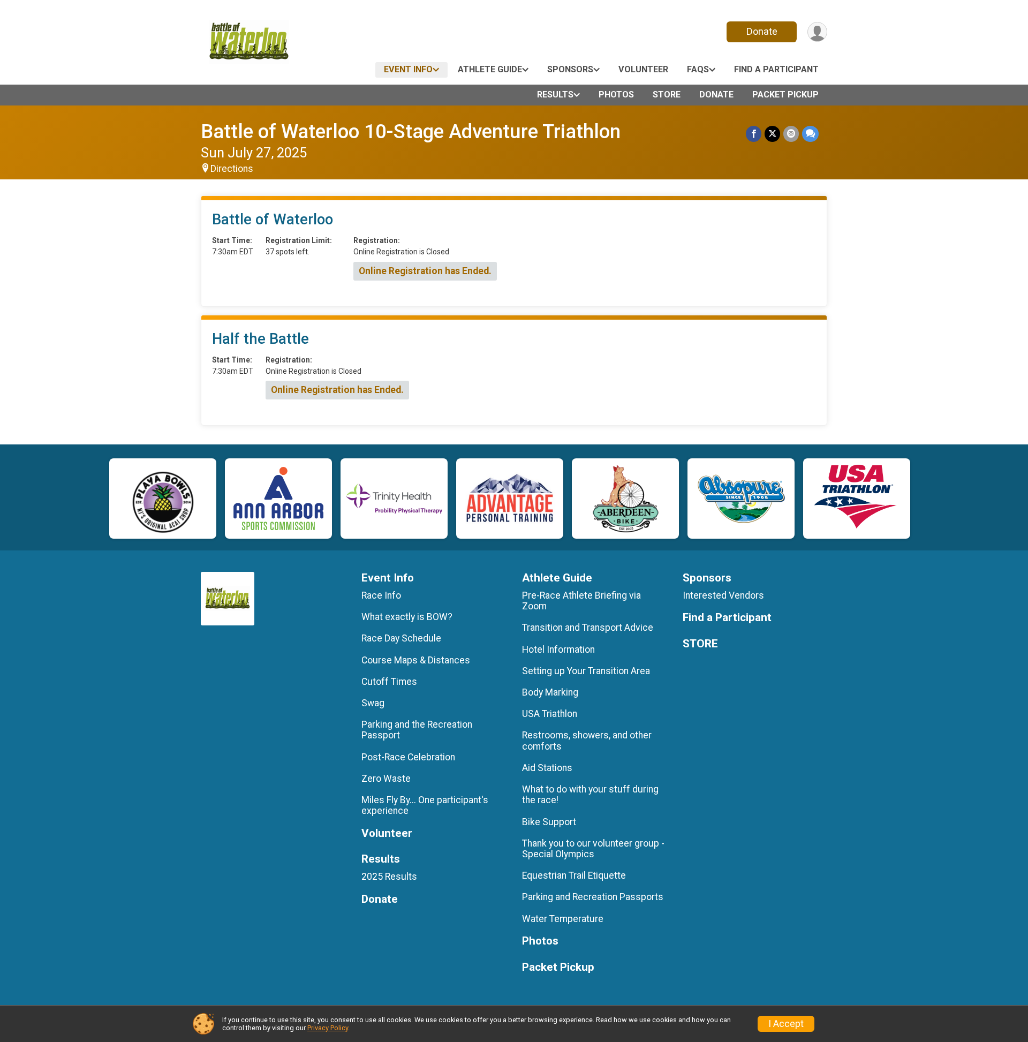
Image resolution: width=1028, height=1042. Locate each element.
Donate (761, 31)
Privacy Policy (327, 1028)
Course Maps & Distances (415, 660)
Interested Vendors (723, 595)
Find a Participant (776, 69)
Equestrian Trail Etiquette (574, 875)
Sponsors (570, 69)
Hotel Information (558, 649)
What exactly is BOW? (406, 616)
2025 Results (389, 876)
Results (555, 94)
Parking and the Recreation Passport (416, 730)
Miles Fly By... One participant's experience (424, 805)
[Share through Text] (810, 133)
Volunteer (643, 69)
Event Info (408, 69)
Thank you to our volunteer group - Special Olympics (593, 848)
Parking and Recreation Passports (592, 897)
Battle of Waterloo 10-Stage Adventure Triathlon (411, 131)
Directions (231, 168)
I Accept (786, 1023)
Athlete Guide (490, 69)
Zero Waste (386, 778)
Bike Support (549, 822)
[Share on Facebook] (753, 133)
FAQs (698, 69)
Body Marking (550, 692)
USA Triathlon (549, 713)
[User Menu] (817, 32)
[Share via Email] (791, 133)
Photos (616, 94)
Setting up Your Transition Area (586, 671)
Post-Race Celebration (408, 757)
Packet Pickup (785, 94)
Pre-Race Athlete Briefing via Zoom (581, 600)
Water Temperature (562, 918)
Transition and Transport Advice (587, 627)
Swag (372, 703)
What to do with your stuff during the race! (590, 794)
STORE (667, 94)
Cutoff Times (389, 681)
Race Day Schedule (401, 638)
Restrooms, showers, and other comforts (587, 740)
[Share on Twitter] (772, 133)
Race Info (381, 595)
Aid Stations (547, 767)
